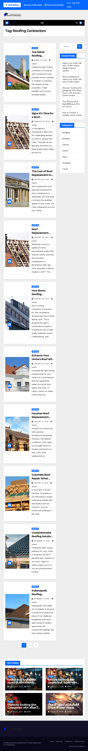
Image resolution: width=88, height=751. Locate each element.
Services (35, 109)
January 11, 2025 (41, 421)
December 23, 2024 (42, 541)
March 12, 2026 (40, 60)
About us (59, 741)
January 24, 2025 (42, 179)
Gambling (52, 701)
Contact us (69, 741)
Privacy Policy (80, 741)
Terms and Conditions (77, 746)
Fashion (65, 144)
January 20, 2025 (42, 237)
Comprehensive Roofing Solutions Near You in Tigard (43, 536)
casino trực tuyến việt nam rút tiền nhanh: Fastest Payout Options (23, 682)
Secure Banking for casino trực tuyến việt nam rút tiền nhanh (71, 79)
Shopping (66, 163)
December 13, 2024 (42, 599)
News (64, 157)
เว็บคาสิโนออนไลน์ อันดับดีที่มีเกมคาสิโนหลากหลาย (71, 104)
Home (52, 741)
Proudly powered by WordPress (15, 743)
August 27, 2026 (16, 686)
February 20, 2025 (42, 121)
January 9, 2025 (41, 483)
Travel (65, 169)
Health (65, 151)
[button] (77, 23)
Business (66, 138)
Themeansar (10, 745)
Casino (10, 676)
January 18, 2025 (41, 363)
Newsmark (37, 743)
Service (34, 48)
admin (28, 686)
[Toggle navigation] (42, 23)
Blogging (66, 132)
